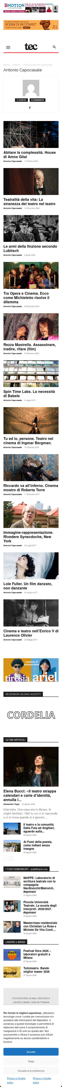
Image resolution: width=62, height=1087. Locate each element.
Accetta (31, 1052)
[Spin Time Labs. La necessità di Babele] (31, 373)
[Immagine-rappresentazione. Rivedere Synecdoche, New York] (31, 514)
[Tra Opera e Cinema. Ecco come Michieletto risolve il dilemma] (31, 275)
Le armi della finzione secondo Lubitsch (30, 248)
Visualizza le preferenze (31, 1070)
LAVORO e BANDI (15, 942)
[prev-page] (5, 859)
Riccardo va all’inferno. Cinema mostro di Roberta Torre (30, 487)
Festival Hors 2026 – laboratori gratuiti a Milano (37, 954)
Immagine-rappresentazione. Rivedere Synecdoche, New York (28, 536)
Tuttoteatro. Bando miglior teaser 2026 (36, 970)
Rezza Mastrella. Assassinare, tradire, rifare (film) (29, 346)
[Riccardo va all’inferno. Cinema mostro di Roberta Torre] (31, 467)
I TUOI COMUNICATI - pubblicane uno (27, 869)
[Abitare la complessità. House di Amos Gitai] (31, 134)
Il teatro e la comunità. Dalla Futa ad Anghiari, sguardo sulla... (39, 827)
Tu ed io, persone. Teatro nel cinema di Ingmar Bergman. (28, 440)
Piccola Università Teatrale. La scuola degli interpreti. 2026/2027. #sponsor (40, 907)
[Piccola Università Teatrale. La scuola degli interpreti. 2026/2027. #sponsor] (12, 906)
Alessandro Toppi (11, 804)
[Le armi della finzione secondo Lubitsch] (31, 228)
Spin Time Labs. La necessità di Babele (29, 393)
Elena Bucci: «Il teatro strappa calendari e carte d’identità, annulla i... (29, 795)
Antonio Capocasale (12, 161)
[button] (54, 47)
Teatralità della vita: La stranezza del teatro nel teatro (29, 201)
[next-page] (11, 859)
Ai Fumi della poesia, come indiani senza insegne (37, 845)
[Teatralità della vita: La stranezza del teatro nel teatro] (31, 181)
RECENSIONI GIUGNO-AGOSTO (23, 694)
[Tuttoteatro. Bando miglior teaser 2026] (12, 972)
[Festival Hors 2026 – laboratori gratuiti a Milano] (12, 955)
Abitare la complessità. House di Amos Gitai (29, 154)
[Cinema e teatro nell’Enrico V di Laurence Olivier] (31, 612)
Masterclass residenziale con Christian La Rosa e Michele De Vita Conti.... (40, 926)
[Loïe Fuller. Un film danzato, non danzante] (31, 565)
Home (6, 64)
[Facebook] (31, 108)
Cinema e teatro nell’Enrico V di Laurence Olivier (31, 633)
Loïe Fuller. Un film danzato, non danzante (27, 585)
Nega (31, 1061)
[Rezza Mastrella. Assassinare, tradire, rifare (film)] (31, 326)
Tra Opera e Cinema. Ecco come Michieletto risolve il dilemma (26, 297)
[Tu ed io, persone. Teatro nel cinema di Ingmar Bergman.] (31, 420)
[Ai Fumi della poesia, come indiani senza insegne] (12, 846)
